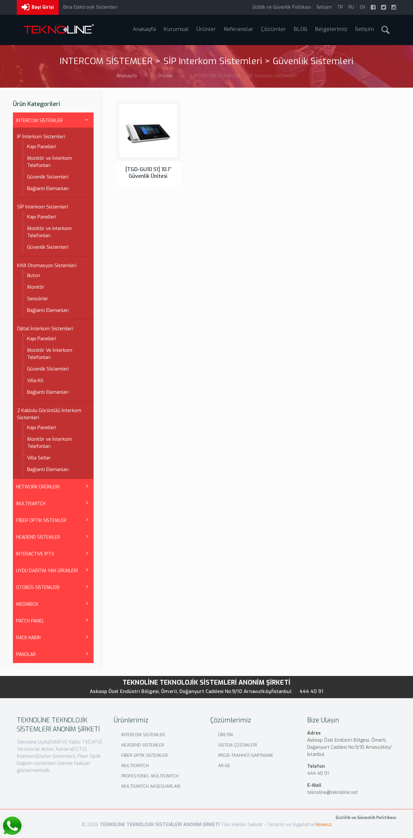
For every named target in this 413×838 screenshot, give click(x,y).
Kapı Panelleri (41, 146)
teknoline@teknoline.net (332, 792)
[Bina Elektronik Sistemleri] (58, 30)
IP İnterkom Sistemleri (41, 136)
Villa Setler (39, 458)
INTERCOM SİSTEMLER (39, 121)
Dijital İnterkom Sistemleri (45, 328)
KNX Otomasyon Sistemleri (46, 265)
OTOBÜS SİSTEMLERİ (37, 587)
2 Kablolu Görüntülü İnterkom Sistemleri (49, 414)
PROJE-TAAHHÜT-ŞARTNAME (246, 755)
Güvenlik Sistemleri (47, 177)
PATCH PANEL (30, 621)
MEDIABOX (27, 604)
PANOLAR (26, 654)
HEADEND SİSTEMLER (38, 537)
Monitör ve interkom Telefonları (49, 232)
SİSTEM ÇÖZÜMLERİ (237, 745)
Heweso (323, 825)
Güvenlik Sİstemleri (48, 369)
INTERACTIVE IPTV (35, 554)
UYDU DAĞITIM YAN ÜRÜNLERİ (47, 571)
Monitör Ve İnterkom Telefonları (49, 354)
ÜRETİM (225, 734)
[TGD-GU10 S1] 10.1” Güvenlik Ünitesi (148, 172)
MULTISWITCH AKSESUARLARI (150, 786)
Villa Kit (35, 380)
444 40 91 (311, 691)
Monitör (36, 287)
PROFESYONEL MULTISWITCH (149, 776)
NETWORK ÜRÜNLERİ (37, 487)
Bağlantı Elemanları (48, 188)
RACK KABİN (28, 638)
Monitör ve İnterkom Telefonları (49, 162)
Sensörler (37, 298)
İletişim (324, 7)
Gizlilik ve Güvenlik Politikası (281, 7)
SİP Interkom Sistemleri (42, 207)
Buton (33, 275)
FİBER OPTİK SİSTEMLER (41, 520)
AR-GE (224, 765)
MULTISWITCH (30, 504)
